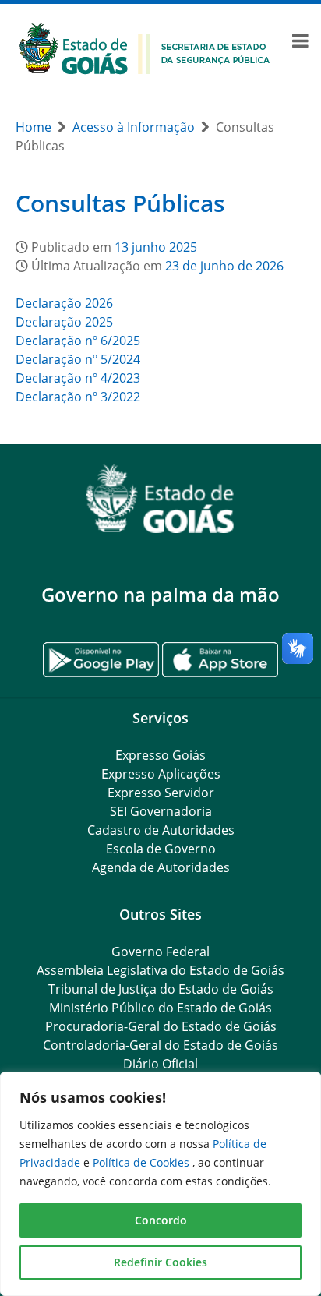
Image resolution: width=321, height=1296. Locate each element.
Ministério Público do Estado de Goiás (160, 1007)
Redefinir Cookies (160, 1262)
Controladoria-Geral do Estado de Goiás (160, 1045)
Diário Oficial (160, 1063)
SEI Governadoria (161, 811)
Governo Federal (160, 951)
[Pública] (144, 47)
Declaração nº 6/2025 (78, 340)
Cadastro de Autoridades (161, 830)
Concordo (161, 1220)
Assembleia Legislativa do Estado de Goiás (160, 970)
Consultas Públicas (120, 203)
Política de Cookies (142, 1162)
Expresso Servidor (161, 792)
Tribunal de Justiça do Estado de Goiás (160, 989)
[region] (160, 1184)
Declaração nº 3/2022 (78, 396)
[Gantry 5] (160, 499)
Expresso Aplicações (160, 773)
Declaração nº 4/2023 (78, 378)
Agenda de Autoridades (161, 867)
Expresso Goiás (160, 755)
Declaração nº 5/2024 (78, 359)
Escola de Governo (161, 848)
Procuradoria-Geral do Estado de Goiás (161, 1026)
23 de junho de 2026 (224, 265)
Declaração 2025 (64, 321)
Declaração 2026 (64, 303)
